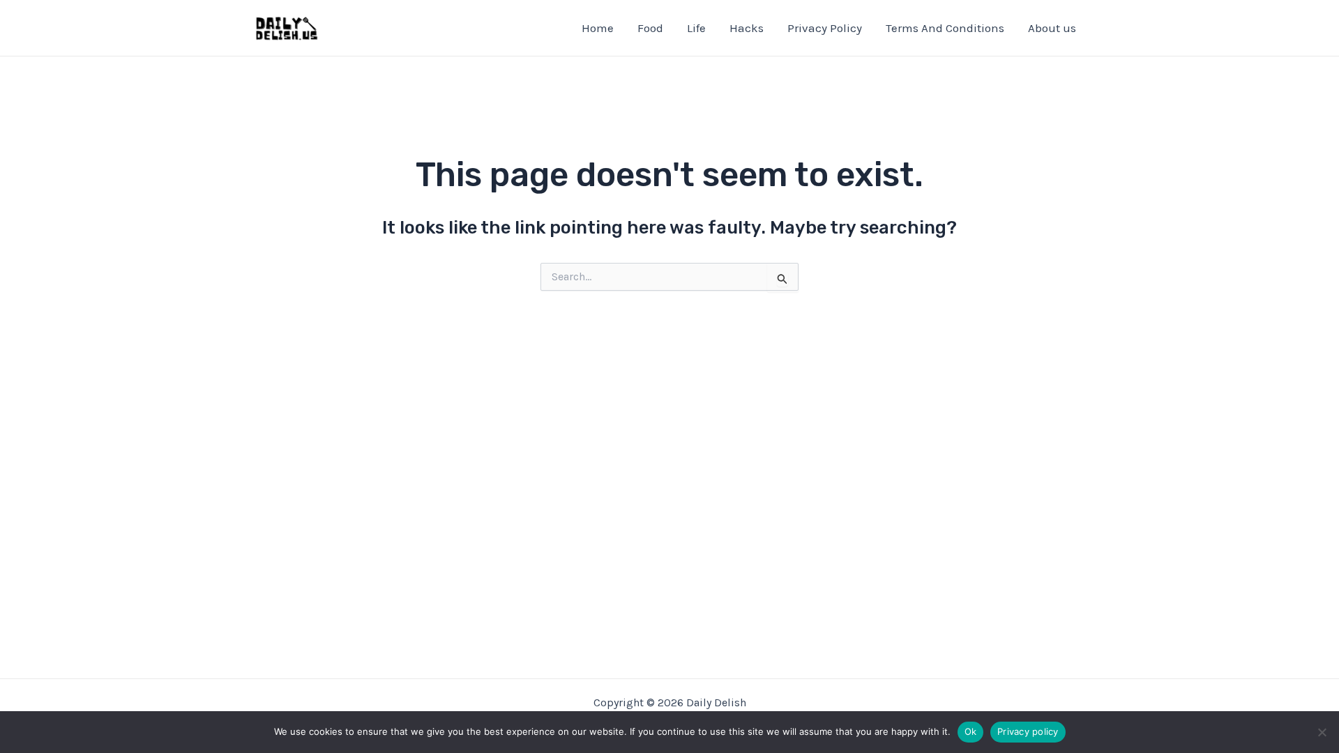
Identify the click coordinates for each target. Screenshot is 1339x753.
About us (1052, 28)
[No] (1322, 732)
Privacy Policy (824, 28)
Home (598, 28)
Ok (970, 731)
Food (650, 28)
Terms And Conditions (945, 28)
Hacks (746, 28)
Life (696, 28)
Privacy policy (1028, 731)
